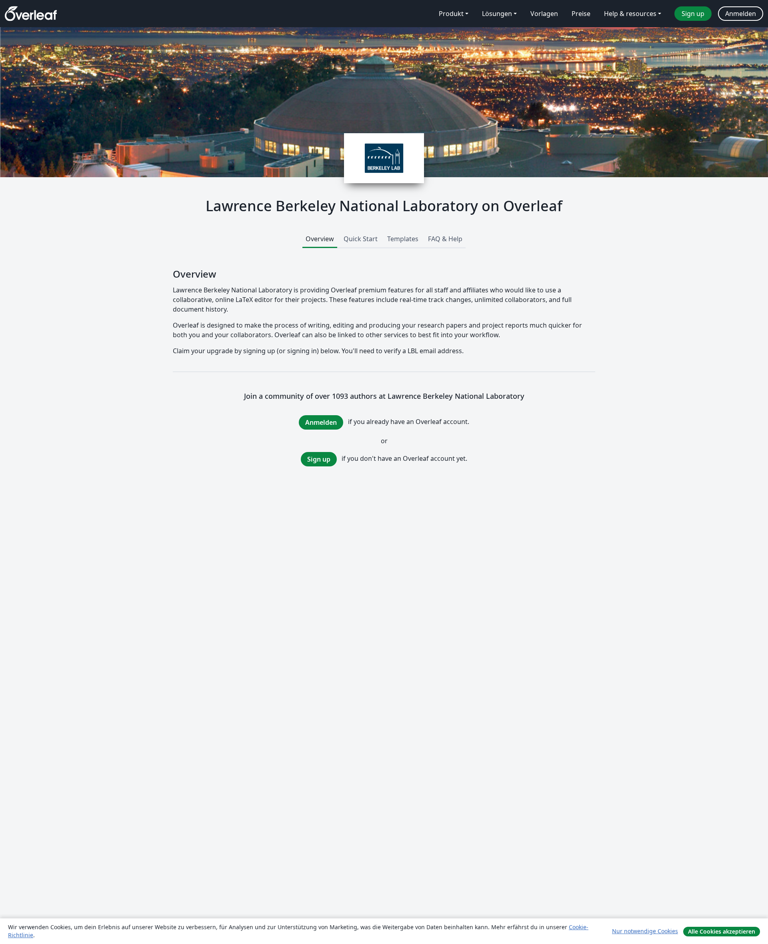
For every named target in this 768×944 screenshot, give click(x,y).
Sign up (318, 459)
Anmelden (321, 422)
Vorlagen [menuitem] (544, 13)
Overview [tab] (320, 238)
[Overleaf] (31, 13)
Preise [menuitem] (581, 13)
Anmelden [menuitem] (740, 13)
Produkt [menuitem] (451, 13)
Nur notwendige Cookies (645, 931)
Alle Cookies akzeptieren (721, 931)
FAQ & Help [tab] (445, 238)
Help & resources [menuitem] (630, 13)
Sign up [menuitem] (693, 13)
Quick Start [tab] (361, 238)
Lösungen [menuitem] (497, 13)
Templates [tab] (402, 238)
